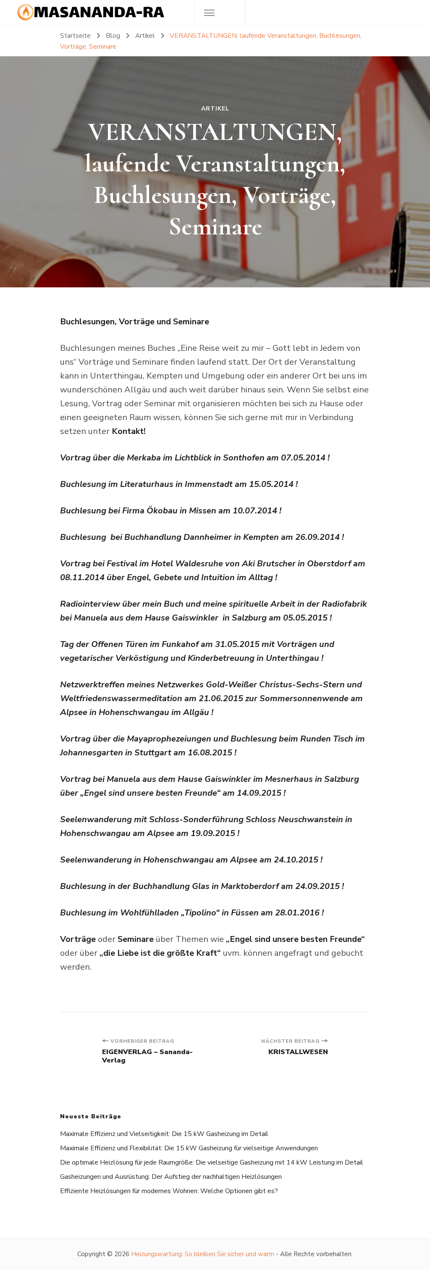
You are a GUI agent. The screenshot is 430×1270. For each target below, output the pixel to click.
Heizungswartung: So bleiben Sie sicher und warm (202, 1254)
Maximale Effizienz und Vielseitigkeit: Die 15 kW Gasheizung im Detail (164, 1134)
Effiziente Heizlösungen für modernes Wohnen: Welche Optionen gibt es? (169, 1191)
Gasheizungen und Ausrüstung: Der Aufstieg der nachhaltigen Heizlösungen (171, 1176)
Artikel (215, 108)
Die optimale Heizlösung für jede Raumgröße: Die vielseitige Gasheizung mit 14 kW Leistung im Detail (211, 1162)
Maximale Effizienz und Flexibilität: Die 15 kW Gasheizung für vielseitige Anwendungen (189, 1148)
